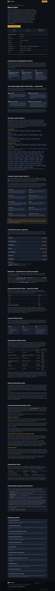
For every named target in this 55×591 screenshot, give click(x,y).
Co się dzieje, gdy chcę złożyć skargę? (14, 569)
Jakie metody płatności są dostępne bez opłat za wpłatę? (17, 531)
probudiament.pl (22, 36)
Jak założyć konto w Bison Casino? (13, 520)
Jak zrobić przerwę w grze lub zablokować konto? (16, 552)
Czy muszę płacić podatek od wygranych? (15, 542)
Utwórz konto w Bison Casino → (14, 26)
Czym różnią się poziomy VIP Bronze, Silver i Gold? (16, 573)
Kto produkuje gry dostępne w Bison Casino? (15, 536)
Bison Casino (11, 1)
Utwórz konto (45, 1)
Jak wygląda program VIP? (12, 563)
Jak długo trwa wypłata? (12, 546)
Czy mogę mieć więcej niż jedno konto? (14, 525)
